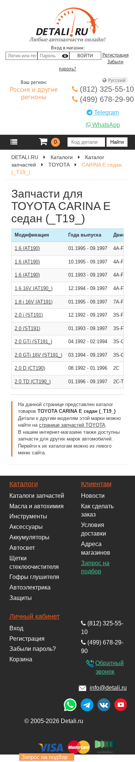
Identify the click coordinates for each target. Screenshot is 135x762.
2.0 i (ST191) (29, 315)
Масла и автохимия (36, 506)
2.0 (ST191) (27, 328)
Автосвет (22, 548)
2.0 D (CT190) (30, 368)
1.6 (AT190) (27, 248)
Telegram (106, 112)
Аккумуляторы (29, 537)
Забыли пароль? (32, 649)
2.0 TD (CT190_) (33, 381)
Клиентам (96, 484)
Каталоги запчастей (36, 496)
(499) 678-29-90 (106, 99)
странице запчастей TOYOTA (72, 425)
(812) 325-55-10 (106, 89)
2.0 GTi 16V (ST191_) (38, 355)
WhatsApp (105, 125)
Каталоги (23, 484)
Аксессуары (26, 527)
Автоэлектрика (30, 587)
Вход (16, 628)
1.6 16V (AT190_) (33, 288)
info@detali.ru (108, 688)
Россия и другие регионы (34, 93)
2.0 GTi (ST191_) (33, 341)
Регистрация (115, 55)
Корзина (20, 659)
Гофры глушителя (34, 577)
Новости (93, 496)
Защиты (20, 598)
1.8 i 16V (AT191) (33, 302)
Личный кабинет (34, 616)
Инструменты (28, 516)
